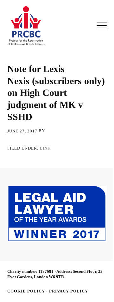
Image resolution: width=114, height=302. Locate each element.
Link (45, 147)
